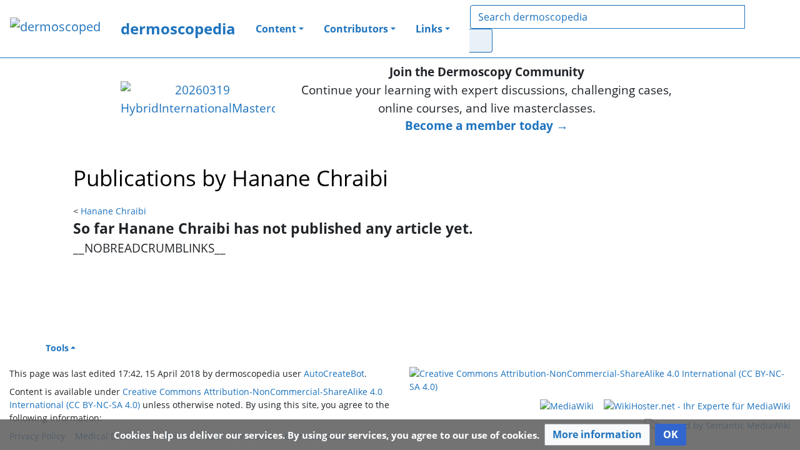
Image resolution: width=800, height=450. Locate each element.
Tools (57, 348)
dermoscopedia (178, 28)
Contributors (356, 29)
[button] (597, 435)
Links (429, 29)
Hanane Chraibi (113, 211)
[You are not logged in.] (773, 28)
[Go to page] (480, 40)
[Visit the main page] (55, 27)
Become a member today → (486, 125)
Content (276, 29)
